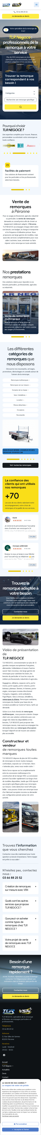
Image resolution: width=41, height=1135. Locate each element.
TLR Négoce (6, 1066)
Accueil (4, 1062)
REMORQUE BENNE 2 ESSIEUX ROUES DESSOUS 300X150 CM (19, 451)
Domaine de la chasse (19, 390)
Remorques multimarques (19, 380)
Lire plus (32, 537)
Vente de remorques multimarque (17, 317)
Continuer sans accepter (10, 1116)
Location (20, 400)
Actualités (6, 1070)
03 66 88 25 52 (22, 12)
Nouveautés (21, 415)
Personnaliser (21, 1124)
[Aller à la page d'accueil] (12, 4)
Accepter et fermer (21, 1129)
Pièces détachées (20, 405)
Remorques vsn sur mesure (19, 385)
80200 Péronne (11, 1038)
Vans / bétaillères (19, 395)
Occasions (20, 410)
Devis (4, 1074)
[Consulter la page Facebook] (4, 1055)
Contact (5, 1077)
